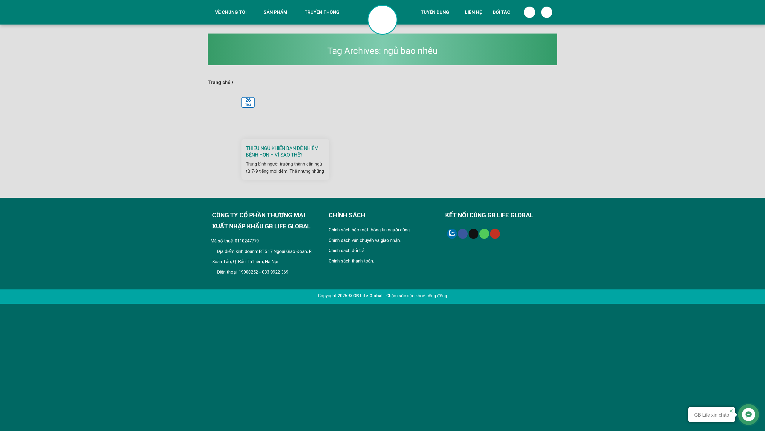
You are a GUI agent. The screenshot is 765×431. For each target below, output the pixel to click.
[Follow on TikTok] (473, 234)
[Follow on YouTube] (495, 234)
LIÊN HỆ (473, 12)
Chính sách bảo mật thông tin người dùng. (370, 230)
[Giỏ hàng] (547, 12)
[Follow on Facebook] (463, 234)
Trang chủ (219, 82)
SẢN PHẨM (275, 12)
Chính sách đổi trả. (347, 250)
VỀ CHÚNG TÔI (231, 12)
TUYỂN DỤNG (435, 12)
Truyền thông (322, 12)
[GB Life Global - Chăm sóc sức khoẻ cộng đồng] (382, 20)
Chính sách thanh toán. (351, 261)
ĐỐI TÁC (501, 12)
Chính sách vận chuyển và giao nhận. (365, 240)
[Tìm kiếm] (529, 12)
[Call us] (484, 234)
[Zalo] (452, 234)
